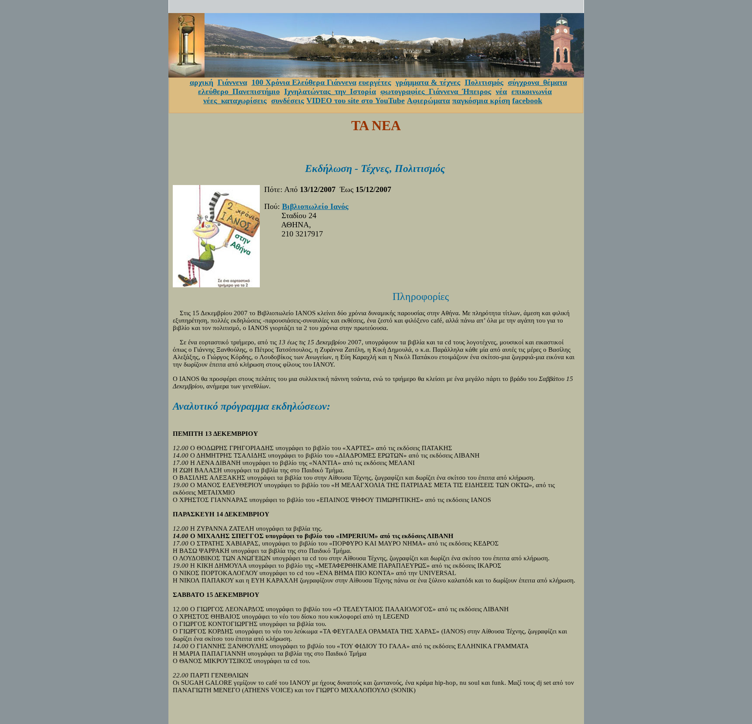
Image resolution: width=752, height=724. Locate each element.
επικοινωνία (531, 91)
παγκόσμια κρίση (481, 100)
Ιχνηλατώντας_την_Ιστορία (330, 91)
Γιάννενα (232, 82)
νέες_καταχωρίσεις (235, 100)
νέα (501, 91)
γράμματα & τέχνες (428, 82)
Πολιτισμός (484, 82)
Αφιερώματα (428, 100)
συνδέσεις (287, 100)
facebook (527, 100)
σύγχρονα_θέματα (537, 82)
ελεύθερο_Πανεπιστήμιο (239, 91)
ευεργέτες (375, 82)
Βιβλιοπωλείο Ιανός (315, 206)
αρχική (201, 82)
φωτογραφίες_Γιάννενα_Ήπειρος (435, 91)
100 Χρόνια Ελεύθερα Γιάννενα (304, 82)
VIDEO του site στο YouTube (355, 100)
